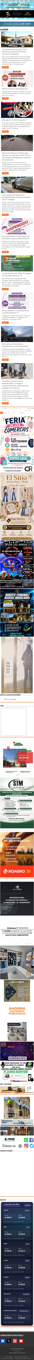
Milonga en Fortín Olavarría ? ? (15, 120)
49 (26, 410)
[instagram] (19, 1351)
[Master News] (17, 5)
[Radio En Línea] (17, 14)
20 (12, 408)
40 (20, 408)
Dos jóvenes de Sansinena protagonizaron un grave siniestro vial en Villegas (16, 197)
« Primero (4, 408)
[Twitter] (16, 1351)
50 (29, 410)
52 (4, 413)
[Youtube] (17, 1351)
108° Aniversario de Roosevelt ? (15, 89)
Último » (22, 413)
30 (16, 408)
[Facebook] (14, 1351)
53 (8, 413)
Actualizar (27, 1205)
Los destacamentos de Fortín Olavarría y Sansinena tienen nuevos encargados (14, 51)
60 (14, 413)
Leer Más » (5, 67)
